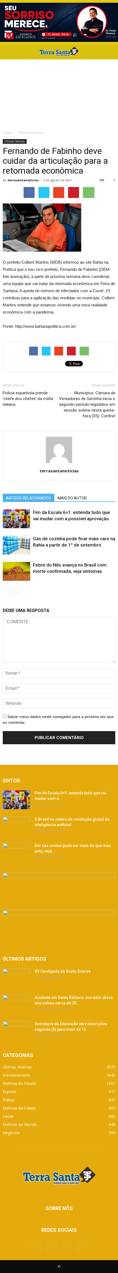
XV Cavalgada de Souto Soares (63, 971)
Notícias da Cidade (19, 1108)
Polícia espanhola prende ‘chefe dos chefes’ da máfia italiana (28, 398)
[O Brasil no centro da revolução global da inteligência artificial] (16, 826)
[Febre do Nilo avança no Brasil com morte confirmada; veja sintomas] (16, 571)
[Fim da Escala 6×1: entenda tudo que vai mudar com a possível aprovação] (16, 518)
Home (7, 132)
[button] (110, 52)
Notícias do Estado (19, 1083)
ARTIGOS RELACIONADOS (28, 498)
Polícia (8, 1099)
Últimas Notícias (14, 141)
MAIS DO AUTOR (72, 498)
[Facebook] (36, 1246)
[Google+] (51, 1246)
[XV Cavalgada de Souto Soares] (16, 978)
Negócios (11, 1132)
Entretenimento (16, 1075)
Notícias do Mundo (20, 1124)
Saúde (8, 1116)
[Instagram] (66, 1246)
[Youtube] (81, 1246)
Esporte (9, 1091)
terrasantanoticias (23, 180)
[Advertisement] (59, 93)
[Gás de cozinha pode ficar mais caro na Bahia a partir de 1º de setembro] (16, 545)
